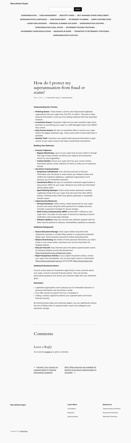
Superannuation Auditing (92, 23)
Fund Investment (58, 19)
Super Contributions (101, 19)
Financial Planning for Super (63, 23)
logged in (48, 352)
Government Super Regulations (36, 31)
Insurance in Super (62, 31)
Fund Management (48, 15)
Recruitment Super (19, 3)
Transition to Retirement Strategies (91, 31)
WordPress (24, 431)
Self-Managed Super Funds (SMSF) (93, 15)
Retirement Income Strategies (80, 27)
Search (78, 9)
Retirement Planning (78, 19)
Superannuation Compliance (33, 19)
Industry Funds (67, 15)
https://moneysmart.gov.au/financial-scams (53, 253)
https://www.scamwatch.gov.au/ (48, 261)
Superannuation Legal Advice (49, 27)
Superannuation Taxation (65, 35)
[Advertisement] (65, 53)
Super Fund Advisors (37, 23)
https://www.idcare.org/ (82, 261)
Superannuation (29, 15)
